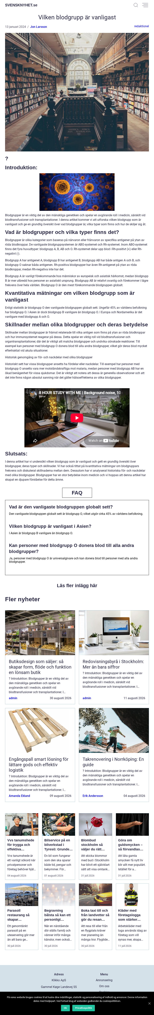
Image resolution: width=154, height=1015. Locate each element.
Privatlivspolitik (83, 1008)
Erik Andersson (93, 796)
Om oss (104, 986)
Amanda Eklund (19, 796)
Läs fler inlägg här (77, 585)
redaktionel (141, 26)
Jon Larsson (38, 27)
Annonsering (104, 980)
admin (13, 698)
